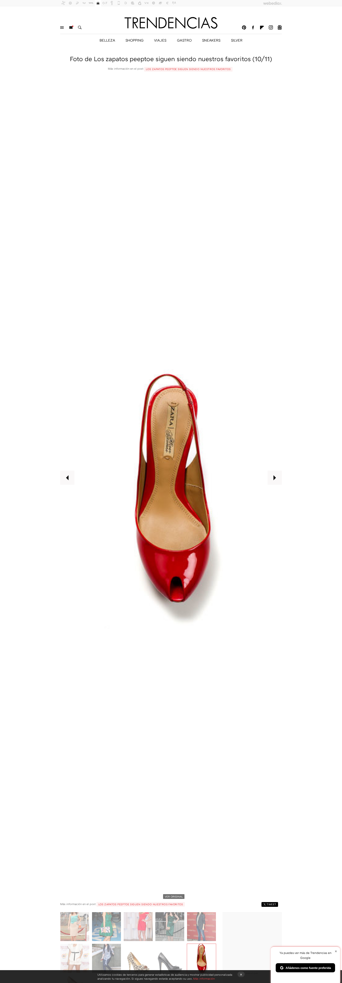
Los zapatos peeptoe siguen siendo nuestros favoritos (188, 69)
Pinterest (244, 27)
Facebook (253, 27)
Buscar (80, 27)
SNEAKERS (211, 40)
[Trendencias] (171, 23)
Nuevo (71, 27)
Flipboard (262, 27)
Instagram (271, 27)
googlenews (279, 27)
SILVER (236, 40)
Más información (204, 978)
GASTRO (184, 40)
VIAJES (160, 40)
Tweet (271, 904)
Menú (62, 27)
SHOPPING (134, 40)
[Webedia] (272, 3)
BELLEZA (107, 40)
